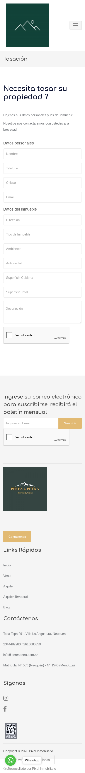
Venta (7, 576)
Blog (6, 607)
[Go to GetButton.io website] (10, 768)
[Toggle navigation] (76, 25)
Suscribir (70, 423)
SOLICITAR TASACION (24, 349)
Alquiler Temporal (15, 597)
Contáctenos (17, 536)
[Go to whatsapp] (10, 760)
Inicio (7, 565)
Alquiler (8, 586)
